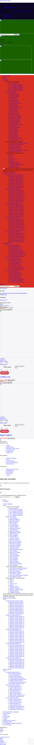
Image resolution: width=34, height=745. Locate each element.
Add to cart (4, 431)
